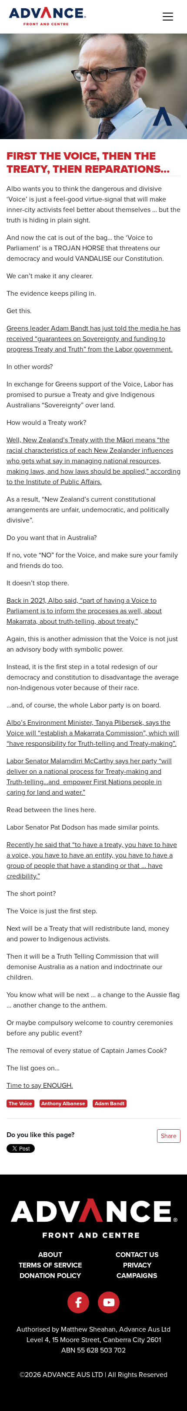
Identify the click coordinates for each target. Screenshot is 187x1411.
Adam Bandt (109, 1103)
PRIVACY (137, 1265)
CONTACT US (137, 1255)
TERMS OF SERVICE (50, 1265)
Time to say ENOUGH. (40, 1085)
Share (169, 1135)
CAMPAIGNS (137, 1276)
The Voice (20, 1103)
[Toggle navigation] (168, 16)
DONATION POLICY (50, 1276)
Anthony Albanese (63, 1103)
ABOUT (50, 1255)
